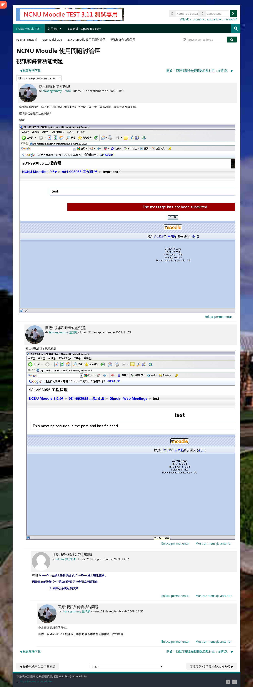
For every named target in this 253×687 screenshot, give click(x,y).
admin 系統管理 (66, 559)
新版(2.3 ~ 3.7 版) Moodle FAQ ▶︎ (211, 666)
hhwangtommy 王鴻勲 (56, 91)
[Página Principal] (70, 14)
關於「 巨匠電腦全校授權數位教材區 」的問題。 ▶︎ (200, 70)
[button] (185, 39)
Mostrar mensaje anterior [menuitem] (214, 543)
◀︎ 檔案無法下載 (30, 70)
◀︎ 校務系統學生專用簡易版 (37, 666)
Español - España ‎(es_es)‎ (83, 28)
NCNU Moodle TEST (28, 28)
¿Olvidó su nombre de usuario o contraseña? (208, 19)
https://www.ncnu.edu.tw (36, 681)
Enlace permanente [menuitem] (218, 317)
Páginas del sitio (51, 39)
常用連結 (53, 28)
